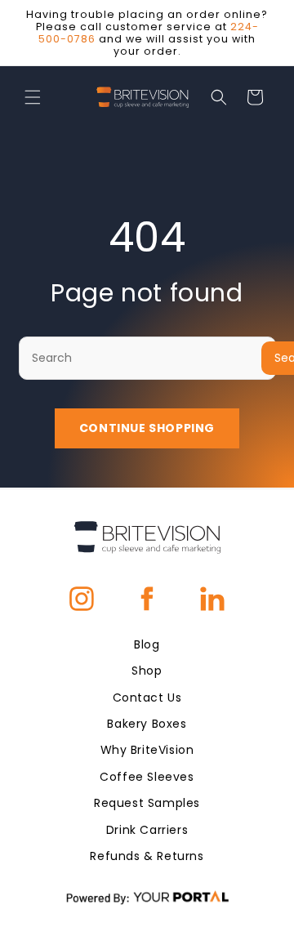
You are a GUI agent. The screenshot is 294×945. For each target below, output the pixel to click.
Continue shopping (147, 428)
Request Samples (147, 803)
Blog (146, 644)
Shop (146, 670)
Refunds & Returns (146, 856)
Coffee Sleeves (147, 777)
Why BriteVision (147, 750)
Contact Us (147, 697)
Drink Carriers (147, 830)
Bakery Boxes (146, 723)
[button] (33, 97)
